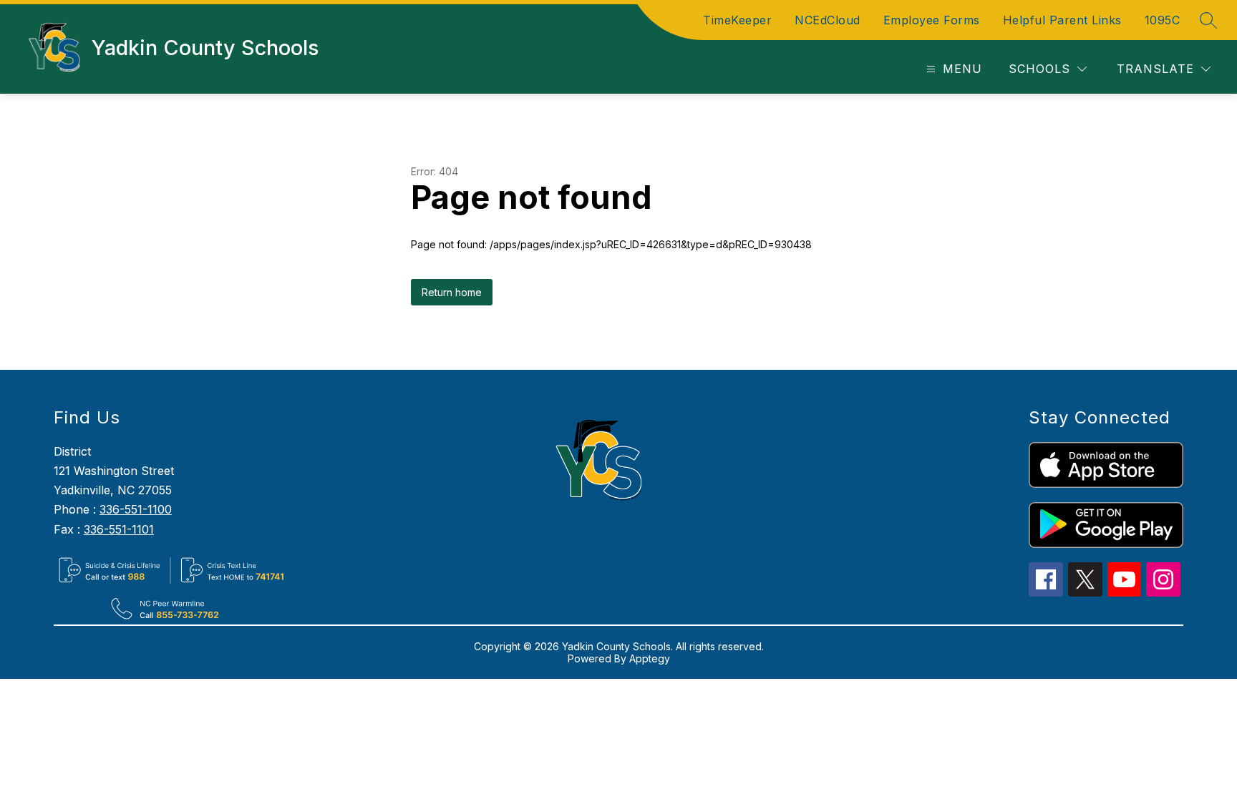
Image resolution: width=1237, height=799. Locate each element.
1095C (1162, 20)
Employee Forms (931, 20)
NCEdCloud (827, 20)
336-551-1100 (136, 509)
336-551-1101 (119, 529)
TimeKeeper (737, 20)
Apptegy (649, 658)
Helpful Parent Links (1062, 20)
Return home (452, 292)
